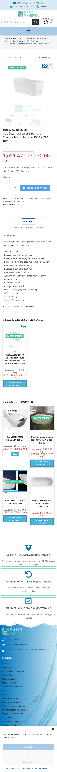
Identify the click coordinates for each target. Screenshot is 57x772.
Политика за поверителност (38, 768)
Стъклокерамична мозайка (15, 710)
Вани (16, 204)
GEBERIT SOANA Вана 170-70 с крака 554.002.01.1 (42, 503)
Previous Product (14, 58)
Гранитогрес (8, 667)
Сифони (5, 694)
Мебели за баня (9, 679)
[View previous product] (5, 58)
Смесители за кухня (11, 702)
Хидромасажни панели (12, 714)
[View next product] (52, 58)
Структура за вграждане (13, 706)
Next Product (44, 58)
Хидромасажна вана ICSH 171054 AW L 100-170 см (42, 440)
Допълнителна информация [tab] (28, 227)
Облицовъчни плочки (12, 687)
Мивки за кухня (9, 683)
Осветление (7, 717)
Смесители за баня (11, 698)
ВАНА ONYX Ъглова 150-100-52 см (15, 502)
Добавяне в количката (34, 188)
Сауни (5, 690)
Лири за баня (8, 675)
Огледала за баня (10, 721)
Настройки (28, 762)
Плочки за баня (9, 725)
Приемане (28, 746)
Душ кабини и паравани (13, 671)
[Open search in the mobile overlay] (20, 22)
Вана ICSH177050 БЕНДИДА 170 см (15, 438)
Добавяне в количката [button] (15, 383)
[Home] (5, 44)
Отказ (29, 754)
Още (15, 454)
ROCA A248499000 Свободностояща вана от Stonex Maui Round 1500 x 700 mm (15, 359)
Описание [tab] (28, 221)
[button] (52, 729)
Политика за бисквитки (15, 768)
